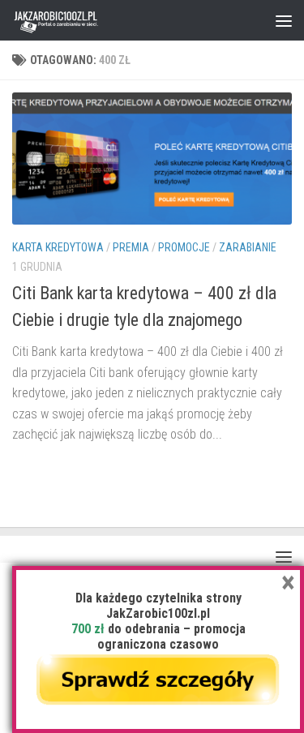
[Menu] (283, 20)
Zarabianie (247, 247)
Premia (131, 247)
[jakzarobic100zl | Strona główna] (72, 20)
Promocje (184, 247)
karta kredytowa (58, 247)
